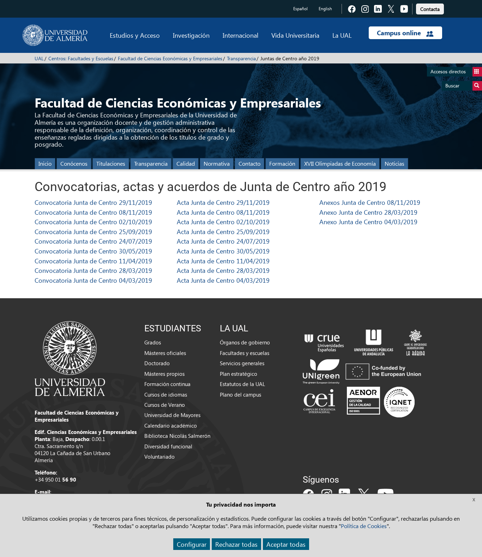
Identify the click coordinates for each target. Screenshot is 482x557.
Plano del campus (240, 394)
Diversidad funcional (168, 446)
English (325, 8)
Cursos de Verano (164, 404)
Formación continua (167, 383)
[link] (430, 8)
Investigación (191, 35)
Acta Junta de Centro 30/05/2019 (223, 250)
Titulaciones (110, 163)
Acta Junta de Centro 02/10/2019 (223, 221)
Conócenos (74, 163)
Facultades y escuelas (244, 352)
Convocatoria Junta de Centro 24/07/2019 (93, 241)
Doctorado (157, 363)
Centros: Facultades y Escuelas (80, 58)
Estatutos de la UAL (242, 383)
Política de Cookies (364, 526)
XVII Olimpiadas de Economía (340, 163)
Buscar (452, 85)
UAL (39, 58)
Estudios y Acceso (135, 35)
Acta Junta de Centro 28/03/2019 (223, 270)
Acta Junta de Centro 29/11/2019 (223, 202)
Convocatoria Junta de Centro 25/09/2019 (93, 231)
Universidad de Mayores (172, 414)
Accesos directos (448, 71)
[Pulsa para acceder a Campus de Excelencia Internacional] (320, 401)
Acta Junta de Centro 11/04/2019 (223, 260)
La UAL (341, 35)
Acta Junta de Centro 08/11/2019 (223, 212)
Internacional (240, 35)
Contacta (430, 9)
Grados (152, 342)
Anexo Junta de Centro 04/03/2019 (368, 221)
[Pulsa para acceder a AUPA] (373, 341)
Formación (282, 163)
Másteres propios (164, 373)
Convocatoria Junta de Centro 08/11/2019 (93, 212)
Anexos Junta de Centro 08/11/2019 (369, 202)
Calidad (185, 163)
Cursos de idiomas (165, 394)
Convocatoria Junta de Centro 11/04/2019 (93, 260)
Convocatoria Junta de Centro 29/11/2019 (93, 202)
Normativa (217, 163)
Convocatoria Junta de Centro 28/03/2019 (93, 270)
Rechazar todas (236, 544)
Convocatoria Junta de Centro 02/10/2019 (93, 221)
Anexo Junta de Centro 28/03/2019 (368, 212)
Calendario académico (170, 425)
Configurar (191, 544)
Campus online (400, 33)
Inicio (45, 163)
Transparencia (241, 58)
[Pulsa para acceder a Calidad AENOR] (381, 401)
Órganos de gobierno (245, 342)
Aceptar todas (286, 544)
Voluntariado (159, 456)
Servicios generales (242, 363)
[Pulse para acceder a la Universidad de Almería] (70, 357)
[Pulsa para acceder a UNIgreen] (363, 370)
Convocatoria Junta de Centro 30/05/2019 (93, 250)
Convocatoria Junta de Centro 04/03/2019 (93, 280)
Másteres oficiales (165, 352)
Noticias (394, 163)
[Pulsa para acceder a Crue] (324, 341)
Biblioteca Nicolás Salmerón (177, 435)
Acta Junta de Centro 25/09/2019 (223, 231)
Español (300, 8)
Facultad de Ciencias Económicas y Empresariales (170, 58)
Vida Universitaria (295, 35)
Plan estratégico (238, 373)
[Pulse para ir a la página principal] (55, 35)
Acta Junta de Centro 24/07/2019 (223, 241)
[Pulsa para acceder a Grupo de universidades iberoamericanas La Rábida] (415, 341)
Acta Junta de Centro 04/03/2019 (223, 280)
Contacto (249, 163)
